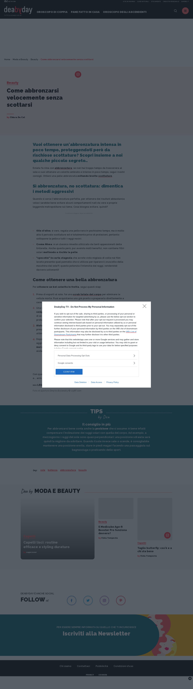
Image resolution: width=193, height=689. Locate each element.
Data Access (96, 382)
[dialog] (96, 345)
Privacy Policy (112, 382)
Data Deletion (80, 382)
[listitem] (96, 355)
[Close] (145, 307)
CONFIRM (69, 372)
